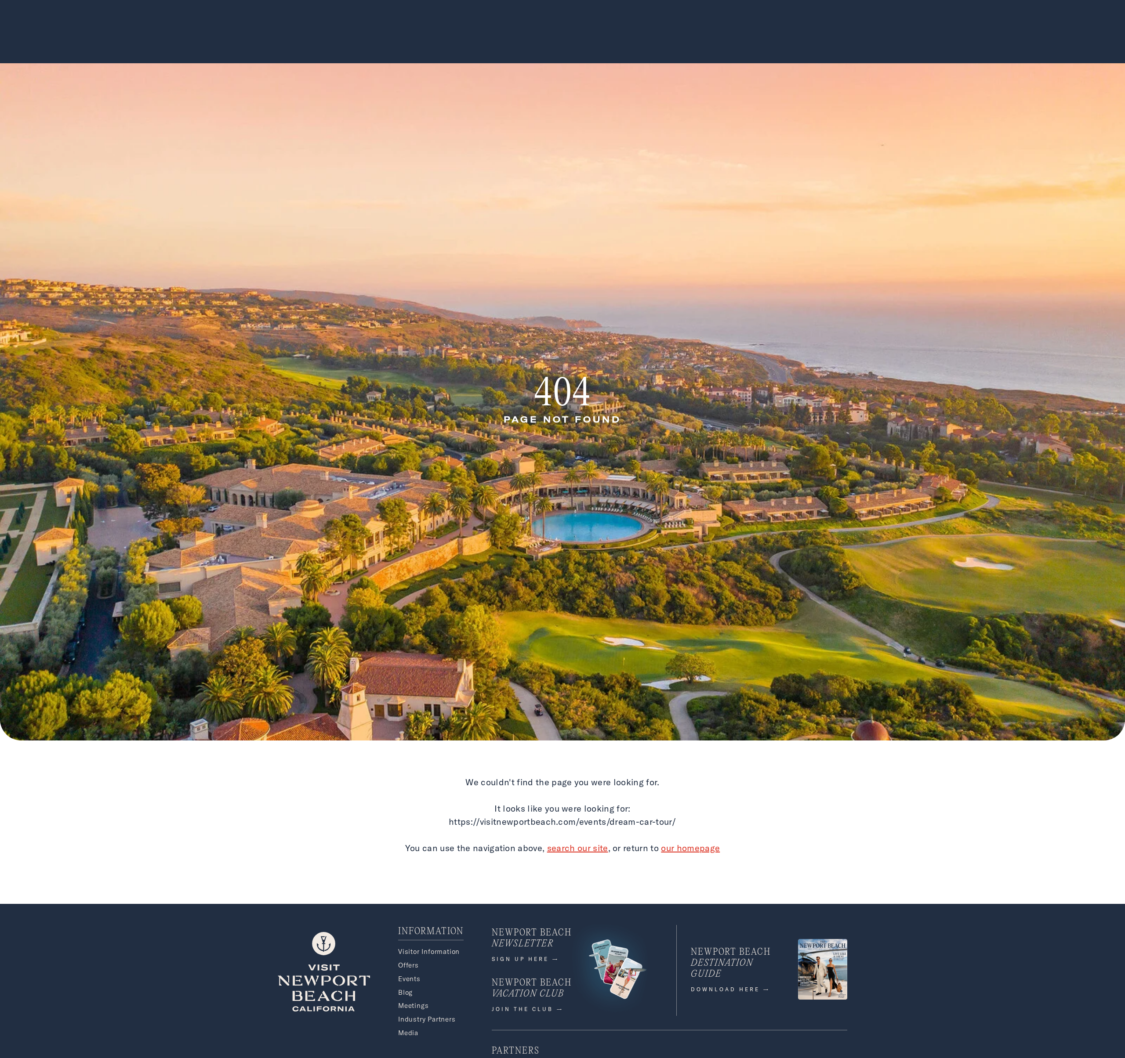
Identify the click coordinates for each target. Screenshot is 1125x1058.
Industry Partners (427, 1019)
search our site (577, 847)
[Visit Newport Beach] (324, 1008)
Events (409, 979)
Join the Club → (528, 1009)
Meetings (413, 1005)
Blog (405, 992)
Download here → (730, 989)
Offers (408, 965)
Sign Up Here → (525, 959)
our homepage (690, 847)
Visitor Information (429, 951)
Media (408, 1033)
